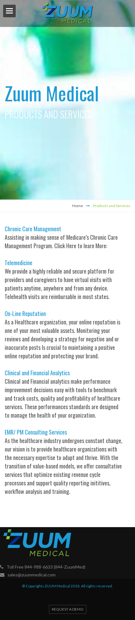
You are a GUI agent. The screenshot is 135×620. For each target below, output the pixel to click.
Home (77, 205)
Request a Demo (68, 609)
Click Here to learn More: (80, 246)
